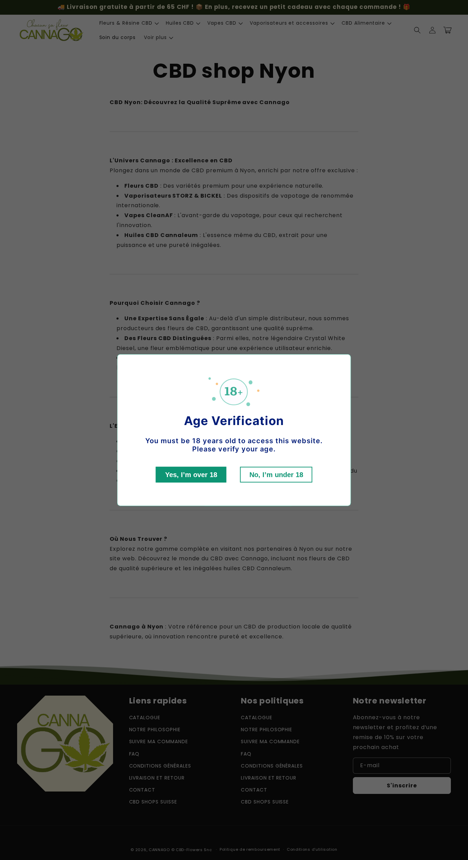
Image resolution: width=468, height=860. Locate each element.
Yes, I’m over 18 (191, 474)
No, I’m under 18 (276, 474)
